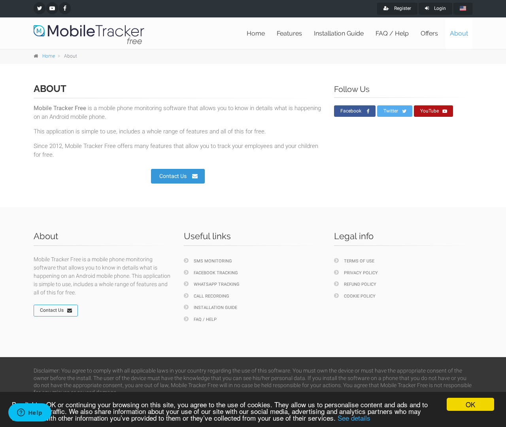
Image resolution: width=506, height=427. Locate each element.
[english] (462, 9)
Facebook (350, 111)
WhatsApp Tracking (217, 284)
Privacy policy (361, 272)
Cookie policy (360, 296)
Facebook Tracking (216, 272)
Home (256, 33)
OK (470, 404)
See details (354, 418)
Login (439, 8)
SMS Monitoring (213, 261)
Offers (429, 33)
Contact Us (173, 176)
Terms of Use (359, 261)
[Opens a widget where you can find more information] (29, 413)
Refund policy (360, 284)
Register (402, 8)
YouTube (429, 111)
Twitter (390, 111)
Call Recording (211, 296)
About (459, 33)
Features (289, 33)
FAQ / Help (392, 33)
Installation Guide (339, 33)
